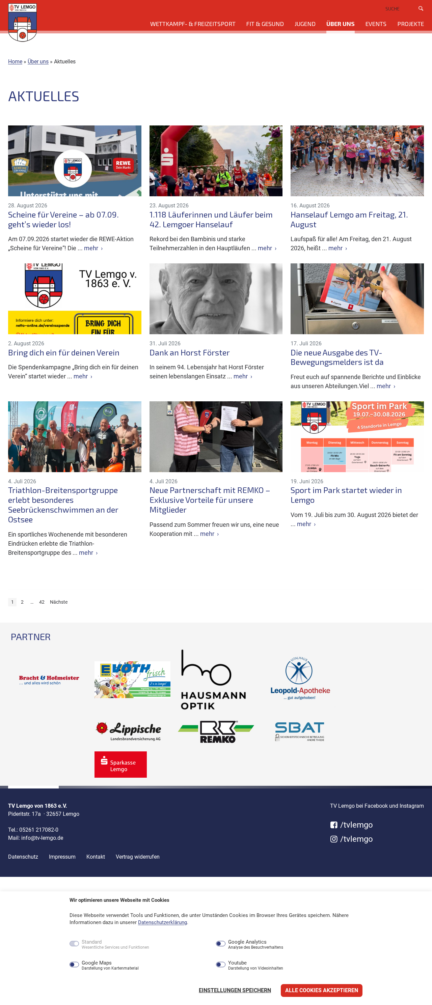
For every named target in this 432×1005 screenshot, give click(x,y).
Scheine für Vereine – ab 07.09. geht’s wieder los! (63, 219)
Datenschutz (23, 857)
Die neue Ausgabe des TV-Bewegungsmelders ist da (337, 357)
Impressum (62, 857)
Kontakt (95, 857)
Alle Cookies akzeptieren (321, 990)
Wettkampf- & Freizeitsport (193, 23)
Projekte (410, 23)
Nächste (59, 602)
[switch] (59, 965)
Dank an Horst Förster (190, 352)
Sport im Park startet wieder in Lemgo (346, 495)
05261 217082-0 (38, 830)
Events (376, 23)
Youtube (255, 965)
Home (15, 61)
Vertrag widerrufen (138, 857)
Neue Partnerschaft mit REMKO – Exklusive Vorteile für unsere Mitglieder (210, 499)
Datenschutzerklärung (162, 922)
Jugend (305, 23)
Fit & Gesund (265, 23)
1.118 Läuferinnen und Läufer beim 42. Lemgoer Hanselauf (211, 219)
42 (42, 602)
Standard (115, 945)
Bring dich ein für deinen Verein (63, 352)
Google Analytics (255, 945)
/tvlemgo (355, 825)
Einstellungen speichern (235, 990)
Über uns (340, 23)
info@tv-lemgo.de (42, 838)
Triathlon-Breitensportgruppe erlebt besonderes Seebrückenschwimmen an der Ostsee (63, 504)
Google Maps (110, 965)
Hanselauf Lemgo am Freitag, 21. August (349, 219)
